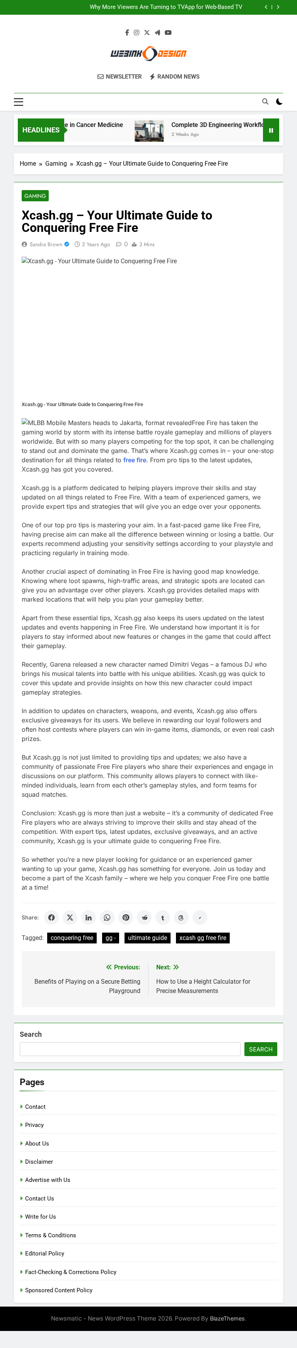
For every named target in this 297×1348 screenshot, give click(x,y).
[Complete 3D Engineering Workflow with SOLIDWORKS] (140, 134)
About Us (37, 1143)
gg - (111, 938)
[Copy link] (200, 917)
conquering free (72, 938)
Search (31, 1034)
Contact (35, 1106)
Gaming (35, 196)
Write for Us (40, 1216)
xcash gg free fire (202, 938)
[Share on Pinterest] (125, 917)
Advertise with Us (47, 1179)
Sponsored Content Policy (58, 1290)
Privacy (34, 1125)
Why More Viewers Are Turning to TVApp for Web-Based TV (166, 7)
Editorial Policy (44, 1253)
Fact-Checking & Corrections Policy (70, 1272)
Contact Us (39, 1198)
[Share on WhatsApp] (107, 917)
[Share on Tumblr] (162, 917)
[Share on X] (70, 917)
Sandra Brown (46, 244)
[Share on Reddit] (144, 917)
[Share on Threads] (181, 917)
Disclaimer (39, 1161)
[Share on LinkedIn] (88, 917)
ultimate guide (147, 938)
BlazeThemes (227, 1318)
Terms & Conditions (50, 1235)
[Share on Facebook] (51, 917)
